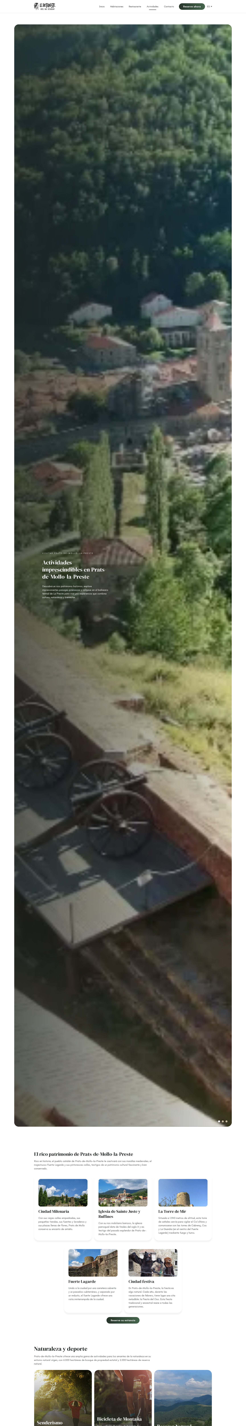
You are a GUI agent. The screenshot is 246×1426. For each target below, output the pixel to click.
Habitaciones (116, 6)
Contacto (169, 6)
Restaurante (135, 6)
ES (208, 6)
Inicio (102, 6)
